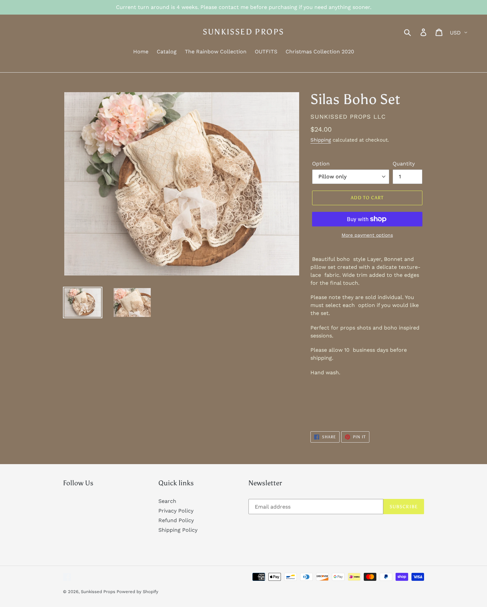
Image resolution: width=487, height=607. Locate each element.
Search (167, 501)
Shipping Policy (177, 530)
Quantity (404, 163)
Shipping (320, 140)
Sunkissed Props (243, 31)
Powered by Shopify (137, 591)
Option (321, 163)
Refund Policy (176, 520)
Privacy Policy (175, 511)
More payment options (367, 235)
